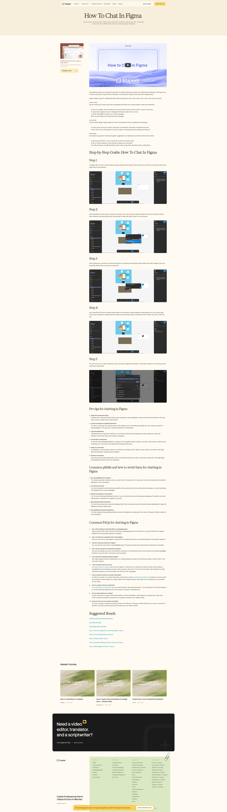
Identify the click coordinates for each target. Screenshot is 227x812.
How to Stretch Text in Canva (98, 638)
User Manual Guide (95, 622)
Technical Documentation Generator (101, 618)
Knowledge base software (97, 626)
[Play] (128, 65)
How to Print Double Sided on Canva (101, 634)
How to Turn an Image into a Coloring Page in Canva (106, 630)
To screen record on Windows (101, 587)
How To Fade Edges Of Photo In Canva (101, 646)
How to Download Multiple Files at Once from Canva (106, 642)
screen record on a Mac (101, 567)
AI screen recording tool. (141, 577)
